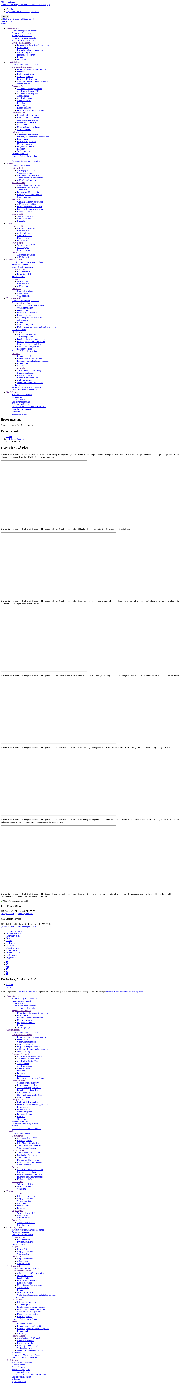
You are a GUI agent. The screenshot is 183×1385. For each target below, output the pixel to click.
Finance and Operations (27, 1280)
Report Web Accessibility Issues (131, 992)
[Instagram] (7, 964)
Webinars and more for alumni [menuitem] (30, 202)
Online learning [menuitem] (23, 84)
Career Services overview (28, 1083)
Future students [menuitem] (12, 28)
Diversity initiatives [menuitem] (25, 274)
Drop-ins (21, 1071)
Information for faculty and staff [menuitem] (25, 300)
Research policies (24, 1316)
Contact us (21, 1189)
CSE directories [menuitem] (23, 257)
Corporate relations (25, 1259)
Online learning (23, 1051)
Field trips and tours (20, 1372)
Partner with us (18, 1237)
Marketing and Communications (30, 1285)
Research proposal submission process (33, 1328)
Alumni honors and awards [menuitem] (28, 185)
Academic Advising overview (29, 1056)
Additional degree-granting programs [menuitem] (32, 81)
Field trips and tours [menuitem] (20, 404)
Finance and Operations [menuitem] (27, 313)
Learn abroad (22, 1015)
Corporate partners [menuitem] (14, 259)
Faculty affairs (23, 1278)
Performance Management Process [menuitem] (26, 387)
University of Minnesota (27, 992)
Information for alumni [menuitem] (21, 166)
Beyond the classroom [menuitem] (21, 43)
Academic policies (25, 1304)
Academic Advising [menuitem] (20, 86)
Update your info (24, 1179)
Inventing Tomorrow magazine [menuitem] (30, 209)
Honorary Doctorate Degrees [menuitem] (29, 194)
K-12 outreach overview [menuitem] (22, 394)
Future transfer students (21, 1001)
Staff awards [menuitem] (17, 385)
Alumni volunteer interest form (30, 1145)
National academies (25, 1340)
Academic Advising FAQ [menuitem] (28, 91)
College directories (14, 931)
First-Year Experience (26, 1109)
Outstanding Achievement (28, 1155)
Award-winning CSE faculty (29, 1338)
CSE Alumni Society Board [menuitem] (29, 175)
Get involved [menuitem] (17, 168)
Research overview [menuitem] (25, 356)
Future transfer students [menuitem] (21, 33)
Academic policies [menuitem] (25, 337)
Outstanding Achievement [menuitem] (28, 187)
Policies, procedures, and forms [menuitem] (30, 110)
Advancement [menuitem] (23, 293)
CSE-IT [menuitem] (15, 158)
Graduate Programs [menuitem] (25, 325)
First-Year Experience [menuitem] (26, 141)
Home (9, 436)
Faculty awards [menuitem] (18, 368)
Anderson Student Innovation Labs (26, 1128)
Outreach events (18, 1367)
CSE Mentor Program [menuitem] (26, 180)
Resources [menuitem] (16, 199)
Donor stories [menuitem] (23, 238)
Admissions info (13, 953)
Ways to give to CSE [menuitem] (26, 245)
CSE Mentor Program (26, 1148)
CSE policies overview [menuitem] (27, 334)
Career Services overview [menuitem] (28, 115)
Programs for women (26, 1022)
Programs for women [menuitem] (26, 55)
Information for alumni (21, 1133)
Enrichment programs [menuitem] (21, 402)
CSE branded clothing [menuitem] (26, 204)
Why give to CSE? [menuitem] (25, 216)
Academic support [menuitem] (25, 98)
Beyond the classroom (21, 1010)
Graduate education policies (29, 1312)
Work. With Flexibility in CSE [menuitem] (24, 390)
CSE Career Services (15, 439)
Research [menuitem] (21, 57)
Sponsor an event (19, 1381)
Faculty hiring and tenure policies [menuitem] (31, 339)
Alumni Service (23, 1157)
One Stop (10, 9)
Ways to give (17, 1210)
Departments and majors (22, 1034)
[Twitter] (7, 972)
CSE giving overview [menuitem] (26, 228)
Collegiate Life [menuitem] (18, 132)
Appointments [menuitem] (23, 96)
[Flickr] (7, 974)
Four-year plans (23, 1073)
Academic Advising (20, 1054)
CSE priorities (23, 1254)
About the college (13, 933)
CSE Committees (19, 1297)
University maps (13, 936)
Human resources (24, 1283)
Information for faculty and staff (25, 1268)
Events (9, 940)
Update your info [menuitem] (24, 211)
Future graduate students (22, 1003)
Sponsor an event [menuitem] (19, 414)
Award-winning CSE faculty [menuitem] (29, 370)
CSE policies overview (27, 1302)
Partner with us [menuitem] (18, 269)
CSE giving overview (26, 1196)
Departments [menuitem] (22, 72)
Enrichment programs (21, 1369)
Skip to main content (9, 2)
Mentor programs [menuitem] (24, 52)
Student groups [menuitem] (23, 60)
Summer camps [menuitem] (18, 397)
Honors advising (24, 1075)
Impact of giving (24, 1208)
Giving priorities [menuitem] (24, 233)
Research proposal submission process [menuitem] (33, 361)
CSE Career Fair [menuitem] (24, 125)
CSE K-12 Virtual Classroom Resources (29, 1374)
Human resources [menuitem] (24, 315)
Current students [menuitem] (13, 62)
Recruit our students (20, 1232)
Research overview (25, 1324)
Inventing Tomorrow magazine (30, 1177)
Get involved (17, 1136)
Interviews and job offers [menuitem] (27, 122)
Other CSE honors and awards (30, 1350)
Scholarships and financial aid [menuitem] (24, 40)
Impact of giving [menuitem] (24, 240)
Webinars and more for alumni (30, 1169)
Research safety (23, 1331)
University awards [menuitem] (25, 375)
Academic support (25, 1066)
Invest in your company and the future (28, 1230)
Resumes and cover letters (28, 1085)
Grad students (12, 950)
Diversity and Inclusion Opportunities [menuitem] (33, 45)
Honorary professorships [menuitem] (27, 378)
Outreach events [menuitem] (18, 399)
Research (10, 945)
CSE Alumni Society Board (29, 1143)
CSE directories (23, 1225)
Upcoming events (24, 1140)
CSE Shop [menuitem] (21, 366)
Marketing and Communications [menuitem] (30, 317)
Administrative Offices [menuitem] (21, 303)
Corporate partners (14, 1227)
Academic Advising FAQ (28, 1059)
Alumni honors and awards (28, 1153)
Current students (13, 1030)
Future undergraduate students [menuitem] (24, 31)
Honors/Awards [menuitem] (18, 182)
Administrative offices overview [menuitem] (30, 305)
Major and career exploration (29, 1095)
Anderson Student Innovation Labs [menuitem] (26, 161)
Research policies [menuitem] (24, 349)
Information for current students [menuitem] (25, 64)
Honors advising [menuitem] (24, 108)
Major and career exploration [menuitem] (29, 127)
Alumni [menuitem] (9, 163)
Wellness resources (20, 1121)
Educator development (21, 1377)
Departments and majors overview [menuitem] (31, 69)
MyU (8, 987)
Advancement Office (26, 1222)
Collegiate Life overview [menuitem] (27, 134)
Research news (18, 1244)
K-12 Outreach (12, 1360)
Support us (16, 1247)
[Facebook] (7, 969)
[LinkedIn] (7, 962)
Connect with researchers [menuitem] (22, 267)
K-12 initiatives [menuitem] (23, 272)
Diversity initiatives (25, 1242)
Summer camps (18, 1365)
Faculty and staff (13, 1266)
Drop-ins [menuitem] (21, 103)
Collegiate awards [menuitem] (24, 380)
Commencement (24, 1068)
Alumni (9, 1131)
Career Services (18, 1080)
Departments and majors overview (31, 1037)
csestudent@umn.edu (27, 926)
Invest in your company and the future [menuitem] (28, 262)
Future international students (24, 1006)
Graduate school (24, 1097)
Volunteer (16, 1379)
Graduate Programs (25, 1292)
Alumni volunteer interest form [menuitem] (30, 178)
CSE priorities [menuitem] (23, 286)
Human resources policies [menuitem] (28, 346)
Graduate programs (25, 1044)
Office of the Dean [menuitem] (25, 308)
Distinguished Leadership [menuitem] (28, 192)
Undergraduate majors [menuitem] (26, 74)
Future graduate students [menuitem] (22, 35)
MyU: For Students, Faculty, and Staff (22, 11)
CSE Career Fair (24, 1092)
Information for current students (25, 1032)
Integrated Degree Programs (29, 1047)
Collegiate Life (18, 1100)
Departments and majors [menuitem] (22, 67)
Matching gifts (23, 1215)
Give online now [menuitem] (24, 219)
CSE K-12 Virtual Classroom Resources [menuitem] (29, 406)
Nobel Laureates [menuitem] (24, 197)
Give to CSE (6, 21)
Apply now (11, 957)
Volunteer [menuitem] (16, 411)
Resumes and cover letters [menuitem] (28, 117)
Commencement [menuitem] (24, 100)
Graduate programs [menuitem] (25, 76)
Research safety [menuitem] (23, 363)
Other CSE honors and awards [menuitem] (30, 382)
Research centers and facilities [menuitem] (29, 358)
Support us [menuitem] (16, 279)
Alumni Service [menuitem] (23, 190)
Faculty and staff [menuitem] (13, 298)
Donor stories (23, 1206)
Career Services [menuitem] (18, 113)
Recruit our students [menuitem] (20, 264)
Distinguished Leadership (28, 1160)
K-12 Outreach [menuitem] (12, 392)
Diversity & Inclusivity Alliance (25, 1124)
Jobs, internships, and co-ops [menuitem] (29, 120)
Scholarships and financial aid (24, 1008)
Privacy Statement (112, 992)
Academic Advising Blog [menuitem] (28, 93)
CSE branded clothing (26, 1172)
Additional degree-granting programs (32, 1049)
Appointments (23, 1063)
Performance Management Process (26, 1355)
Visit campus (11, 955)
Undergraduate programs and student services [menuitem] (36, 327)
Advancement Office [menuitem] (26, 255)
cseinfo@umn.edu (25, 913)
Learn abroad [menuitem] (22, 47)
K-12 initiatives (23, 1239)
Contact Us (16, 1220)
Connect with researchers (22, 1234)
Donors (9, 1191)
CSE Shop (21, 1333)
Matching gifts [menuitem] (23, 247)
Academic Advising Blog (28, 1061)
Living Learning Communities (30, 1018)
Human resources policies (28, 1314)
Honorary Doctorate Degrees (29, 1162)
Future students (12, 996)
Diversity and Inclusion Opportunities (33, 1013)
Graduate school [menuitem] (24, 129)
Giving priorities (24, 1201)
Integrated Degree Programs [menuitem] (29, 79)
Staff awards (17, 1353)
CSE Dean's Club (24, 1203)
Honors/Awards (18, 1150)
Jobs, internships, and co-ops (29, 1087)
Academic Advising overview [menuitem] (29, 88)
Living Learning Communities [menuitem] (30, 50)
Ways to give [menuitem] (17, 243)
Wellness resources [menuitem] (20, 153)
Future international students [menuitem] (24, 38)
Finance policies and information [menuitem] (31, 341)
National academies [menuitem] (25, 373)
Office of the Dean (25, 1275)
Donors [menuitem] (9, 223)
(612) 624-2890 (7, 926)
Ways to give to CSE (26, 1213)
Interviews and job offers (27, 1090)
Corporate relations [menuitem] (25, 291)
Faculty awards (12, 948)
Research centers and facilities (29, 1326)
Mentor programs (24, 1020)
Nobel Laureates (24, 1165)
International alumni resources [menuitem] (29, 206)
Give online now (24, 1186)
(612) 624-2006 (7, 913)
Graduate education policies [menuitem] (29, 344)
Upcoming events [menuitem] (24, 173)
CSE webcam (12, 943)
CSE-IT (15, 1126)
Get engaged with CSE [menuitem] (27, 170)
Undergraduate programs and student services (36, 1295)
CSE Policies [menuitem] (17, 332)
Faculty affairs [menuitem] (23, 310)
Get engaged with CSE (27, 1138)
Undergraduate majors (26, 1042)
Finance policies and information (31, 1309)
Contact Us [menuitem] (16, 252)
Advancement (23, 1261)
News (8, 938)
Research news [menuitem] (18, 276)
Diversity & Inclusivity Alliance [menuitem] (25, 156)
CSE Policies (17, 1300)
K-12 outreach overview (22, 1362)
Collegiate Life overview (27, 1102)
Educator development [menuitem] (21, 409)
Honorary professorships (27, 1345)
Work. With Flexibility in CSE (24, 1357)
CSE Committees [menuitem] (19, 329)
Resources (16, 1167)
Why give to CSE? (25, 1184)
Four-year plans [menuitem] (23, 105)
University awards (25, 1343)
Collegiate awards (24, 1348)
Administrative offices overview (30, 1273)
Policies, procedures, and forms (30, 1078)
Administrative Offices (21, 1271)
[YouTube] (7, 967)
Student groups (23, 1027)
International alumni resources (29, 1174)
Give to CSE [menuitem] (17, 214)
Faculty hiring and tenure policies (31, 1307)
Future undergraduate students (24, 998)
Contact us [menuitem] (21, 221)
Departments (22, 1039)
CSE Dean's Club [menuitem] (24, 235)
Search (5, 16)
